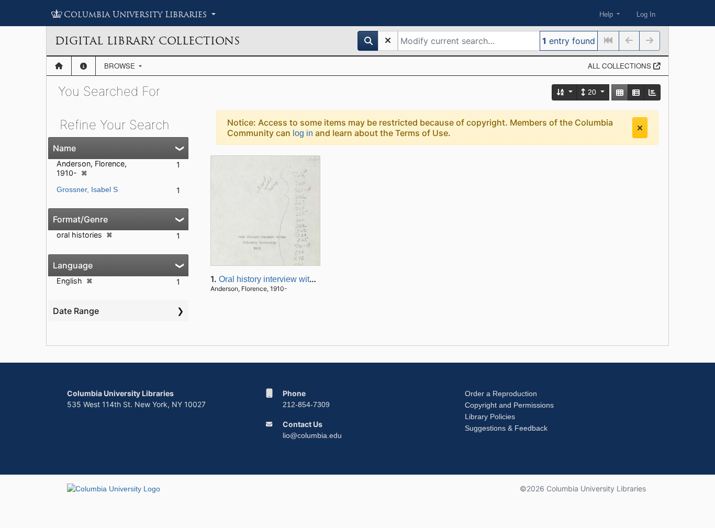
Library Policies (490, 416)
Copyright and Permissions (509, 405)
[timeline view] (652, 92)
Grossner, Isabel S (87, 189)
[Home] (59, 66)
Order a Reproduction (501, 393)
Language (73, 265)
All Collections (620, 66)
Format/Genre (80, 219)
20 (592, 92)
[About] (83, 66)
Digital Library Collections (147, 41)
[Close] (639, 127)
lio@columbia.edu (312, 435)
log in (303, 133)
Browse (120, 66)
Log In (645, 14)
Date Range (76, 311)
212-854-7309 (306, 404)
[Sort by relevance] (565, 92)
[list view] (636, 92)
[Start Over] (388, 41)
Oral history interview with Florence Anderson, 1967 (314, 279)
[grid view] (619, 92)
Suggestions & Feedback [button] (506, 428)
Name (64, 148)
